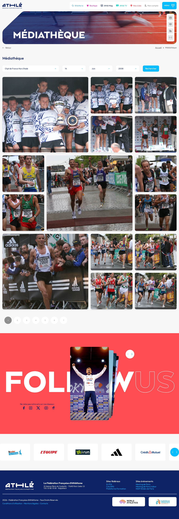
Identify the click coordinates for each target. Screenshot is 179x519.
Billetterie (79, 6)
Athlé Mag (108, 6)
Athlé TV (123, 6)
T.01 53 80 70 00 (50, 488)
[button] (132, 354)
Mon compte (152, 6)
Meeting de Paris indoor (146, 486)
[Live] (170, 37)
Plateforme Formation (116, 488)
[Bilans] (170, 31)
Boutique (93, 6)
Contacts (44, 503)
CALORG (110, 486)
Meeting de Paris (143, 484)
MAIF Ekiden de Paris (145, 488)
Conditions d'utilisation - (13, 503)
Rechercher (151, 68)
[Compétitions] (170, 17)
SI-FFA (109, 484)
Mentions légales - (32, 503)
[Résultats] (170, 24)
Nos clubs (137, 6)
